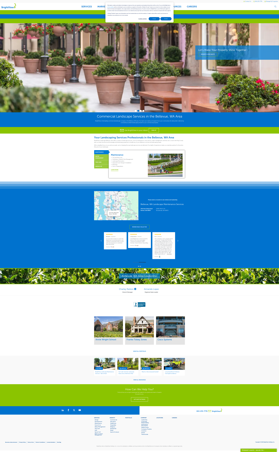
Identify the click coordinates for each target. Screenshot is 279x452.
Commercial (113, 419)
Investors (143, 430)
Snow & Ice (98, 425)
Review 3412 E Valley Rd (139, 227)
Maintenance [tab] (99, 152)
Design (96, 419)
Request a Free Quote (208, 83)
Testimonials (144, 434)
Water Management (100, 426)
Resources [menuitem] (174, 6)
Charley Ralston (126, 289)
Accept (154, 18)
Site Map (59, 442)
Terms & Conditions (40, 442)
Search (275, 6)
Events (143, 432)
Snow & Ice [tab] (98, 166)
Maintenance (98, 423)
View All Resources (139, 379)
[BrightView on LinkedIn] (63, 410)
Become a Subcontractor (11, 442)
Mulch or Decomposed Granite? (150, 371)
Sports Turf (98, 432)
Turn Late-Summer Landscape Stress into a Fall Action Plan (126, 372)
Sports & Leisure (114, 432)
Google (136, 219)
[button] (114, 217)
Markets (112, 417)
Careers (174, 417)
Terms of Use (31, 442)
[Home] (8, 6)
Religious (112, 426)
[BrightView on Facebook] (68, 410)
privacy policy (110, 7)
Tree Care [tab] (98, 162)
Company (144, 417)
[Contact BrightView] (209, 411)
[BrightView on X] (74, 410)
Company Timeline (146, 429)
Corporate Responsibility (145, 422)
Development (98, 421)
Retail (111, 430)
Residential (113, 428)
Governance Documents (144, 425)
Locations (159, 417)
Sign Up (153, 130)
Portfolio (128, 417)
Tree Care (97, 428)
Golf (96, 430)
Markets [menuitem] (102, 6)
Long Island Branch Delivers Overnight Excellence (172, 372)
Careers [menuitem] (192, 6)
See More (108, 327)
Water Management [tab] (99, 157)
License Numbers (51, 442)
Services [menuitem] (86, 6)
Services (96, 417)
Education (113, 421)
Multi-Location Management (99, 434)
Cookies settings (142, 18)
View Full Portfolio (139, 351)
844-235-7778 (202, 411)
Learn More (114, 169)
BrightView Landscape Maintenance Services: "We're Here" (104, 372)
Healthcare (113, 423)
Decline (166, 18)
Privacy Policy (22, 442)
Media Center (145, 427)
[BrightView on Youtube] (80, 410)
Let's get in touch (139, 399)
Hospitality (113, 425)
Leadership (144, 419)
